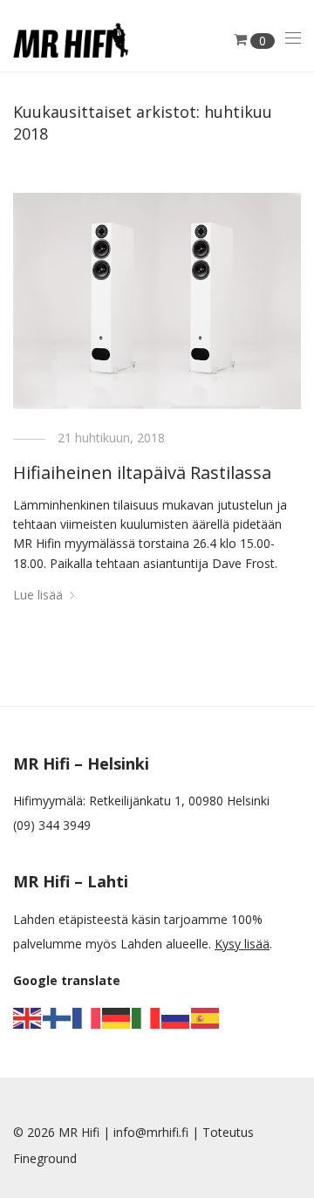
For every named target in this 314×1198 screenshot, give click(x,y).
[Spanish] (206, 1017)
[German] (117, 1017)
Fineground (45, 1158)
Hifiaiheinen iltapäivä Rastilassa (142, 472)
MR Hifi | (85, 1132)
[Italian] (146, 1017)
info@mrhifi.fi (150, 1132)
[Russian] (176, 1017)
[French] (87, 1017)
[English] (28, 1017)
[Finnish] (57, 1017)
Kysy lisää (242, 943)
